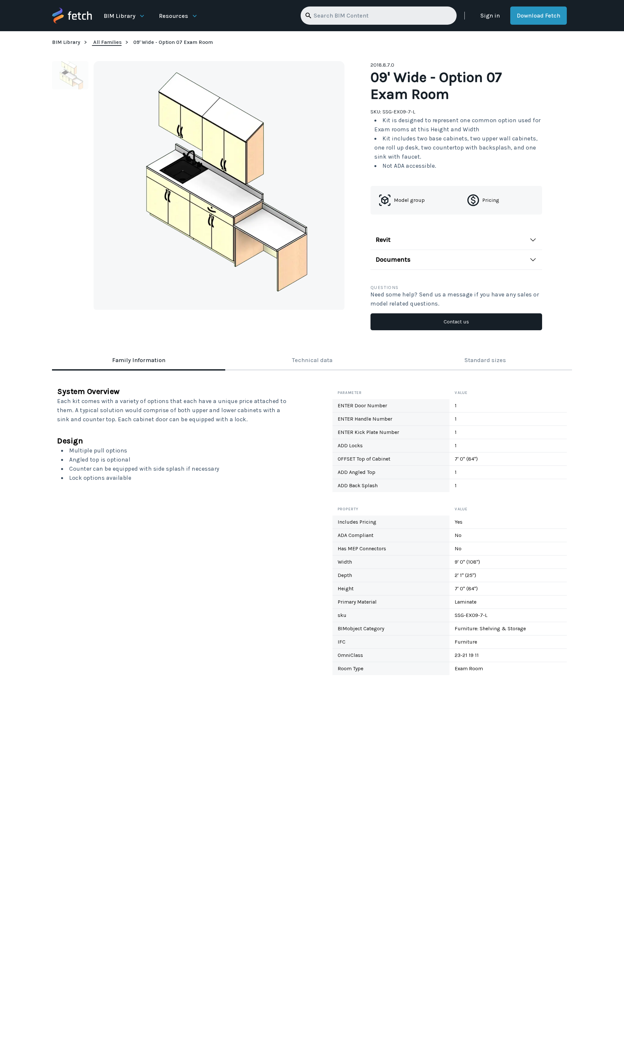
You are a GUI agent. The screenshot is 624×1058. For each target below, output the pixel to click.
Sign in (490, 15)
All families (107, 42)
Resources (173, 16)
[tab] (138, 361)
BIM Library (120, 16)
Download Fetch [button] (538, 15)
